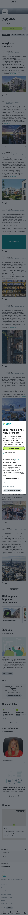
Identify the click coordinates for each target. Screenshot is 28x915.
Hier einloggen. (6, 453)
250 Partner (17, 459)
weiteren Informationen (12, 473)
